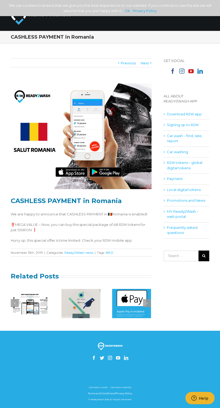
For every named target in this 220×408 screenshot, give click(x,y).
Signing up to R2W (183, 125)
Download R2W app (184, 114)
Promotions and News (186, 200)
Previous (128, 63)
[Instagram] (182, 71)
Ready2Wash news (78, 253)
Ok (127, 11)
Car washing (177, 152)
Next (145, 63)
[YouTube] (191, 71)
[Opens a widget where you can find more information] (200, 398)
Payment (175, 179)
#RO (109, 253)
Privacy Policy (145, 11)
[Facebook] (172, 71)
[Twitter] (102, 358)
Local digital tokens (184, 190)
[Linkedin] (200, 71)
